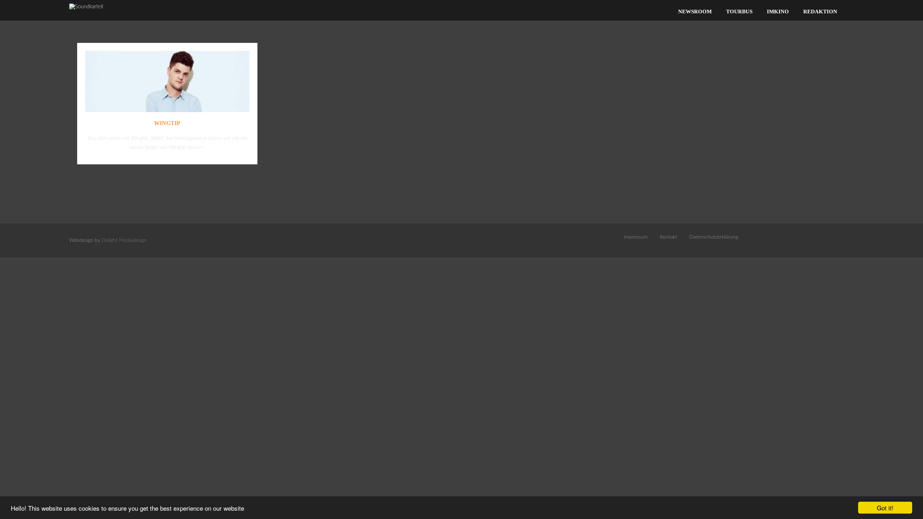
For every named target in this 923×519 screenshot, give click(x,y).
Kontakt (668, 237)
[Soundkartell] (86, 6)
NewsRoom (695, 11)
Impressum (636, 237)
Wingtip (167, 123)
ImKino (778, 11)
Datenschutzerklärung (713, 237)
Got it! (885, 507)
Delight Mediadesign (124, 240)
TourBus (739, 11)
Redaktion (820, 11)
